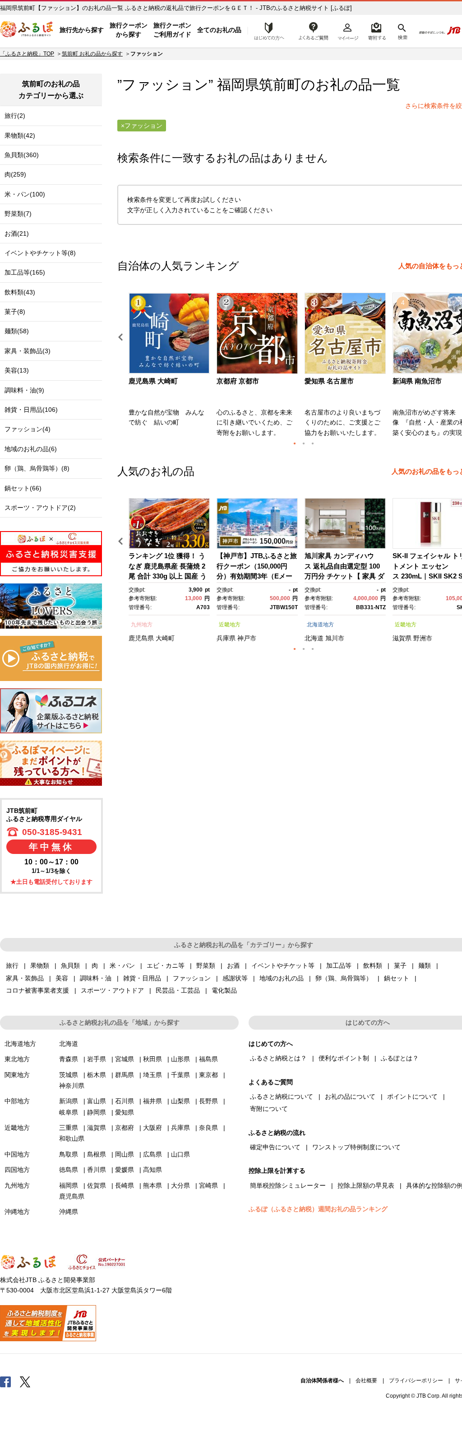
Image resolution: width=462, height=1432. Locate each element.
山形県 (180, 1059)
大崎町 (165, 638)
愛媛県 (124, 1169)
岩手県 (96, 1059)
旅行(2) (15, 115)
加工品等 (338, 965)
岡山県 (124, 1154)
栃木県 (96, 1074)
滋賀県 (402, 638)
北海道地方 (320, 624)
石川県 (124, 1101)
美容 (61, 978)
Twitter (25, 1381)
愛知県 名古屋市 (329, 381)
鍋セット (396, 978)
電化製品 (224, 990)
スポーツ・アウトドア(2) (40, 507)
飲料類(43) (20, 292)
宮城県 (124, 1059)
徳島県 (68, 1169)
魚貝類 (70, 965)
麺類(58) (17, 331)
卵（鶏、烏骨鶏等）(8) (37, 468)
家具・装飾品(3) (28, 351)
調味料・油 (95, 978)
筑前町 (280, 85)
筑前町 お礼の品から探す (92, 54)
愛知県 (124, 1112)
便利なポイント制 (344, 1058)
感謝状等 (235, 978)
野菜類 (205, 965)
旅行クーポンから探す (129, 30)
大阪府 (152, 1127)
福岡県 (68, 1185)
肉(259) (15, 174)
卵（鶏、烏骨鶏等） (343, 978)
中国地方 (17, 1154)
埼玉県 (152, 1074)
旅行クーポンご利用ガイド (172, 30)
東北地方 (17, 1059)
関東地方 (17, 1074)
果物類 (39, 965)
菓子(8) (15, 311)
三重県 (68, 1127)
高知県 (152, 1169)
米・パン (122, 965)
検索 (402, 30)
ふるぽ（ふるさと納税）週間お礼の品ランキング (318, 1209)
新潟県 (68, 1101)
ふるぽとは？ (400, 1058)
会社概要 (366, 1380)
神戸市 (246, 638)
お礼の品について (350, 1096)
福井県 (152, 1101)
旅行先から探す (82, 29)
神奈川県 (71, 1085)
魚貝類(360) (22, 155)
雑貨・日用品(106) (31, 409)
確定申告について (275, 1147)
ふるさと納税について (281, 1096)
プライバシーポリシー (416, 1380)
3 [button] (312, 443)
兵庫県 (226, 638)
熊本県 (152, 1185)
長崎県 (124, 1185)
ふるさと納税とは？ (278, 1058)
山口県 (180, 1154)
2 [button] (303, 443)
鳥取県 (68, 1154)
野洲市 (422, 638)
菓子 (400, 965)
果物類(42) (20, 135)
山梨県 (180, 1101)
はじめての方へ (266, 30)
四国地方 (17, 1169)
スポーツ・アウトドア (112, 990)
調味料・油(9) (24, 390)
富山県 (96, 1101)
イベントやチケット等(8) (40, 253)
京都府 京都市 (238, 381)
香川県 (96, 1169)
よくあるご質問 (314, 30)
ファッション (192, 978)
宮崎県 (208, 1185)
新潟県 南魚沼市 (417, 381)
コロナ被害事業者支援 (37, 990)
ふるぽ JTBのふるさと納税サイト (27, 30)
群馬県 (124, 1074)
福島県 (208, 1059)
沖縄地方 (17, 1211)
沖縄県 (68, 1211)
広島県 (152, 1154)
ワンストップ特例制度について (356, 1147)
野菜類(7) (18, 213)
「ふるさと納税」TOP (27, 54)
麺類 (424, 965)
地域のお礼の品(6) (31, 448)
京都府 (124, 1127)
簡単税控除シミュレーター (288, 1185)
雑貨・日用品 (142, 978)
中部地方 (17, 1101)
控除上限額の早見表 (365, 1185)
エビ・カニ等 (166, 965)
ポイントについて (412, 1096)
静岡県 (96, 1112)
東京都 (208, 1074)
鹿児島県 (141, 638)
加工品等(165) (25, 272)
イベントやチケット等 (282, 965)
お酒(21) (17, 233)
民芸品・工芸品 (178, 990)
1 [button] (294, 443)
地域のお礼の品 (281, 978)
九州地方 (141, 624)
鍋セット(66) (23, 488)
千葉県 (180, 1074)
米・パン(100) (25, 194)
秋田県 (152, 1059)
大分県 (180, 1185)
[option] (170, 368)
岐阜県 (68, 1112)
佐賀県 (96, 1185)
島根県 (96, 1154)
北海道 (314, 638)
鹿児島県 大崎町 (153, 381)
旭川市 (334, 638)
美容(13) (17, 370)
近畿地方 (229, 624)
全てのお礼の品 (219, 29)
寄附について (269, 1108)
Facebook (5, 1381)
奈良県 (208, 1127)
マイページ (347, 30)
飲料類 (372, 965)
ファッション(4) (28, 429)
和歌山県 (71, 1138)
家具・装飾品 (25, 978)
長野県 (208, 1101)
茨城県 (68, 1074)
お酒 (233, 965)
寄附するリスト (376, 30)
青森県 (68, 1059)
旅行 (12, 965)
